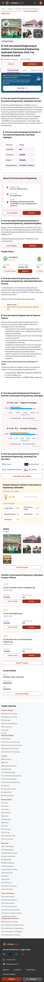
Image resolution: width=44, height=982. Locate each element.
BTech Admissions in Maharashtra (12, 928)
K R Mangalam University (9, 717)
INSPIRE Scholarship (7, 863)
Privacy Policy (30, 970)
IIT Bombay (4, 730)
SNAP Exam (5, 822)
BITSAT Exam (5, 832)
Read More (13, 206)
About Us (6, 970)
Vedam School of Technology (10, 752)
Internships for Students (9, 886)
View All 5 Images (22, 567)
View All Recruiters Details (22, 476)
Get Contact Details (22, 694)
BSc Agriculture (6, 792)
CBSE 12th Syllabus (7, 846)
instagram (22, 954)
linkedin (16, 954)
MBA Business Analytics (9, 766)
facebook (4, 954)
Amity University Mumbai (9, 723)
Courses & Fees (13, 70)
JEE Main (31, 165)
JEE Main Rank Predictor (9, 900)
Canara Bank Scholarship (9, 869)
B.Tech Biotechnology (8, 772)
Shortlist (11, 64)
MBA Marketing (6, 769)
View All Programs (22, 663)
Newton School (6, 739)
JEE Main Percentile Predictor (10, 910)
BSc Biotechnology (7, 795)
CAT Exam (4, 803)
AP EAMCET (23, 165)
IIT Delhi (3, 733)
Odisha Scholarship (7, 866)
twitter (10, 954)
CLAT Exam (5, 809)
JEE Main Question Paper (9, 853)
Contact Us (17, 970)
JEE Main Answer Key (8, 856)
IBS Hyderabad (6, 720)
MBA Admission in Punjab (9, 922)
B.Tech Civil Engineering (12, 614)
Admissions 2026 (36, 70)
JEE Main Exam (6, 819)
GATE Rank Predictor (8, 896)
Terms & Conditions (9, 974)
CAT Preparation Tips (8, 836)
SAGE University (6, 727)
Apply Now (25, 271)
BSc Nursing (5, 785)
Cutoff (25, 70)
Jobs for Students (7, 889)
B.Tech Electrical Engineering (10, 782)
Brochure (31, 601)
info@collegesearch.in (12, 964)
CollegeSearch (14, 3)
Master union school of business (11, 745)
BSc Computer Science (8, 789)
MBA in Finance (6, 759)
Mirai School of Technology (10, 748)
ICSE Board (4, 876)
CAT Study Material (7, 850)
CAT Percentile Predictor (9, 906)
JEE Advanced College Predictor (11, 913)
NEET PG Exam (6, 813)
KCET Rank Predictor (8, 903)
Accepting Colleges (10, 271)
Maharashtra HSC (7, 873)
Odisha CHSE (5, 879)
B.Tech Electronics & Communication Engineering (17, 640)
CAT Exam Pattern (7, 839)
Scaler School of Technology (10, 742)
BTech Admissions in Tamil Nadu (11, 931)
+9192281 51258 (10, 960)
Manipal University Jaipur (9, 713)
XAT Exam (4, 826)
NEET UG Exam (6, 829)
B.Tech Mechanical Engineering (11, 776)
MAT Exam (4, 816)
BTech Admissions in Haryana (10, 935)
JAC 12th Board (6, 883)
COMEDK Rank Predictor (9, 916)
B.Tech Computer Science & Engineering (19, 588)
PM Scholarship (6, 859)
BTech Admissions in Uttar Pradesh (12, 925)
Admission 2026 (12, 601)
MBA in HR (4, 762)
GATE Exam (5, 806)
